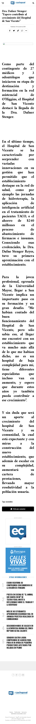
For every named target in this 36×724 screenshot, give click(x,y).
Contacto (24, 712)
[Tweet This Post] (14, 30)
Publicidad (17, 712)
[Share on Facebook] (10, 30)
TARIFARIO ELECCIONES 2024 (18, 714)
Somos (11, 712)
